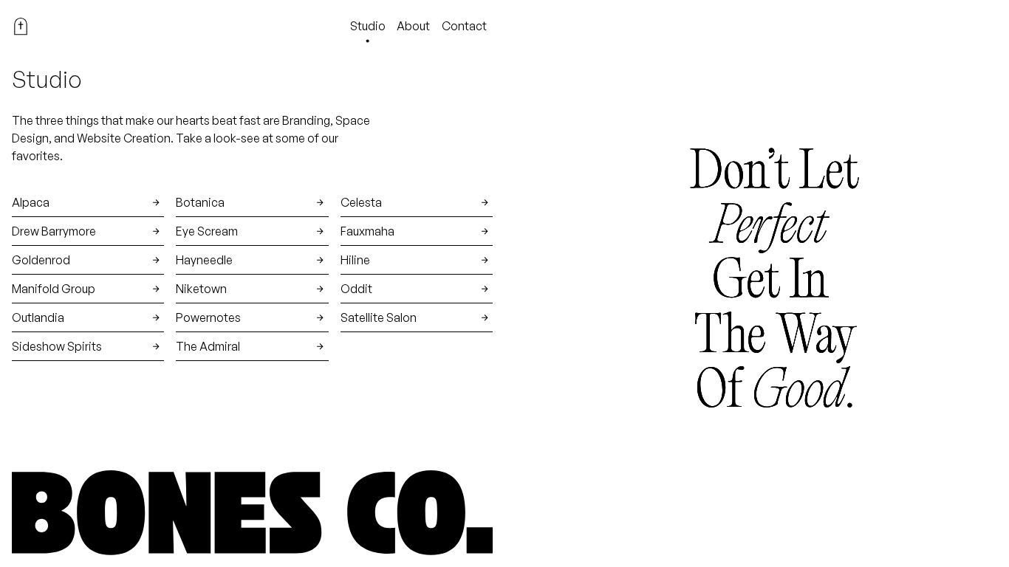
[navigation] (21, 26)
